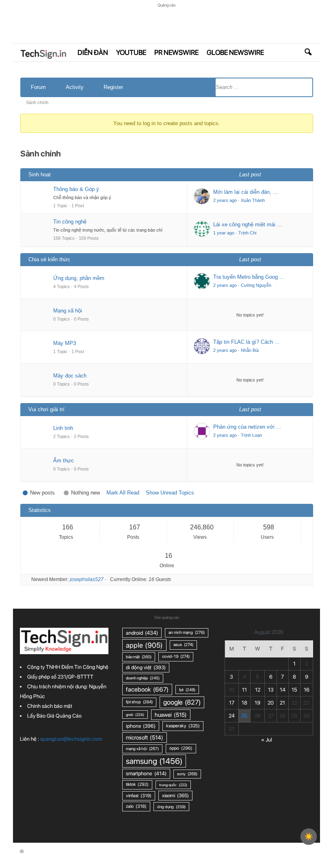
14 (282, 690)
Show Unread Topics (170, 493)
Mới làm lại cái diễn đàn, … (245, 192)
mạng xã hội (142, 748)
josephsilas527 (87, 579)
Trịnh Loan (251, 435)
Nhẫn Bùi (250, 350)
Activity (75, 87)
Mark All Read (122, 493)
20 (271, 703)
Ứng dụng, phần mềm (78, 278)
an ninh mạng (187, 632)
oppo (180, 748)
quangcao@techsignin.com (71, 739)
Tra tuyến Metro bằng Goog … (249, 277)
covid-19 (176, 656)
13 (271, 690)
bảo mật (138, 656)
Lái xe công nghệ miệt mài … (247, 224)
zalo (136, 806)
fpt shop (139, 702)
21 (282, 703)
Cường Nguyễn (256, 285)
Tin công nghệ (69, 222)
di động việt (146, 667)
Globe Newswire (235, 52)
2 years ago (225, 200)
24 (232, 716)
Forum (38, 87)
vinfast (138, 795)
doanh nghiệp (143, 678)
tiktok (137, 784)
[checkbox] (309, 836)
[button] (308, 52)
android (142, 632)
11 (244, 690)
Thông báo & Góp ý (76, 189)
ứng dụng (171, 806)
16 (306, 690)
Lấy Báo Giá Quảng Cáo (54, 716)
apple (144, 645)
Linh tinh (63, 428)
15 (294, 690)
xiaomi (175, 795)
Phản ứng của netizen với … (247, 427)
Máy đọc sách (69, 376)
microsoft (144, 737)
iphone (141, 726)
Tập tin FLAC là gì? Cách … (246, 342)
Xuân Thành (253, 200)
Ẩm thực (63, 461)
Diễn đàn (93, 52)
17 (231, 703)
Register (113, 87)
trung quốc (173, 785)
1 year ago (223, 232)
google (182, 702)
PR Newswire (176, 52)
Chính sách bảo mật (49, 706)
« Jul (266, 740)
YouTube (131, 52)
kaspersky (183, 726)
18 (244, 703)
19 (257, 703)
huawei (171, 714)
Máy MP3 (64, 343)
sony (187, 773)
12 (257, 690)
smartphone (146, 773)
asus (183, 644)
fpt (187, 689)
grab (135, 714)
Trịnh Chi (247, 232)
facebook (147, 689)
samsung (154, 761)
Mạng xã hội (67, 311)
